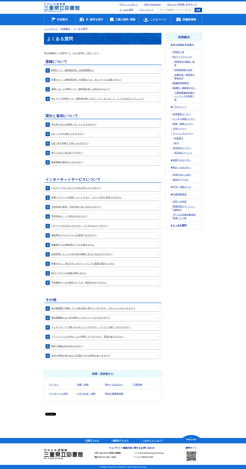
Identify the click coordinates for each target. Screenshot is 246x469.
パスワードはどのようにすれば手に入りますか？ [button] (76, 188)
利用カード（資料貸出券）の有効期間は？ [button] (73, 70)
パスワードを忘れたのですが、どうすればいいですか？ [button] (79, 226)
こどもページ (158, 19)
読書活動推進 (179, 194)
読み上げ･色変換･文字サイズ (182, 4)
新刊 (176, 143)
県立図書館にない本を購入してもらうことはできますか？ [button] (80, 317)
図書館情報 (189, 19)
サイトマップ (146, 10)
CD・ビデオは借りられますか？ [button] (67, 134)
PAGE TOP (191, 439)
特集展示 (178, 138)
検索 (198, 10)
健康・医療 (83, 384)
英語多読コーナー (182, 148)
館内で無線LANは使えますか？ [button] (67, 346)
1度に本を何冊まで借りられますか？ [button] (70, 143)
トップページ (51, 29)
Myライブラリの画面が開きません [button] (68, 273)
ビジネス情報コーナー (184, 119)
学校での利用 (179, 201)
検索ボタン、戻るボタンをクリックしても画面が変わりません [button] (83, 263)
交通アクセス (92, 440)
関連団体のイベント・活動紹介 (184, 208)
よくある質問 (126, 10)
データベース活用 (58, 394)
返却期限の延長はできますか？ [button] (67, 162)
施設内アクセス (181, 179)
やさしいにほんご (129, 4)
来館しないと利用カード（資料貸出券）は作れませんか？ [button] (80, 89)
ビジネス (54, 384)
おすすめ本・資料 (86, 394)
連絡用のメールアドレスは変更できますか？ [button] (74, 235)
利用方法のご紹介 (182, 175)
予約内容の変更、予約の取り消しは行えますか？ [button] (76, 207)
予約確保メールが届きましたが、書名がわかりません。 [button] (79, 282)
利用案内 (62, 19)
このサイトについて (152, 440)
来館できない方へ (182, 160)
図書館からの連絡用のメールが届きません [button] (73, 245)
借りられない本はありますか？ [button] (67, 153)
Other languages (152, 4)
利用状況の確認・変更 (184, 63)
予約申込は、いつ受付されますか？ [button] (69, 216)
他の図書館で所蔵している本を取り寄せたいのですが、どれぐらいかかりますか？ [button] (93, 308)
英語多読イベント (183, 153)
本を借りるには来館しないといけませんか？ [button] (74, 124)
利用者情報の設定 (183, 70)
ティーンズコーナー (183, 133)
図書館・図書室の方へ (184, 88)
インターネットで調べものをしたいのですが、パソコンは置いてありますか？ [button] (91, 327)
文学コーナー (179, 128)
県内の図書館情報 (114, 394)
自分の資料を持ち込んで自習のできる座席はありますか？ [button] (80, 355)
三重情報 (137, 384)
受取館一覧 (178, 52)
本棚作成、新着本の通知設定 (184, 76)
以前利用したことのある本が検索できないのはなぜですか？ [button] (82, 254)
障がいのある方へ (114, 384)
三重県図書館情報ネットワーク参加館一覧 (184, 96)
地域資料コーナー (182, 114)
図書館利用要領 (181, 83)
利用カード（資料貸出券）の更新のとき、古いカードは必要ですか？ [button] (86, 79)
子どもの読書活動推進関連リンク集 (184, 216)
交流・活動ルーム (182, 187)
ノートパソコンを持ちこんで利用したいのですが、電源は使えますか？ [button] (87, 336)
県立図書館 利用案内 (183, 45)
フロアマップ (179, 107)
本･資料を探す (94, 19)
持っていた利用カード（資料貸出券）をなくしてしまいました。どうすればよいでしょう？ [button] (98, 98)
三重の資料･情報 (125, 19)
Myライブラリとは (182, 57)
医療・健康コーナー (183, 124)
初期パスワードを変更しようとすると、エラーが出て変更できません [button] (86, 197)
